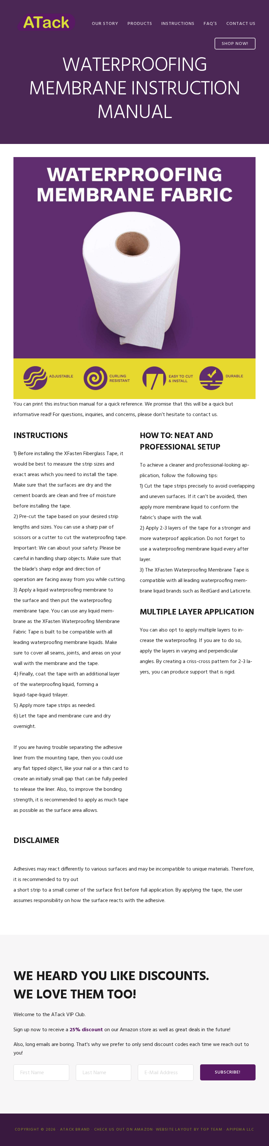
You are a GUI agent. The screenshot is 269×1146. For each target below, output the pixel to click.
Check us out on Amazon (123, 1129)
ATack (46, 22)
